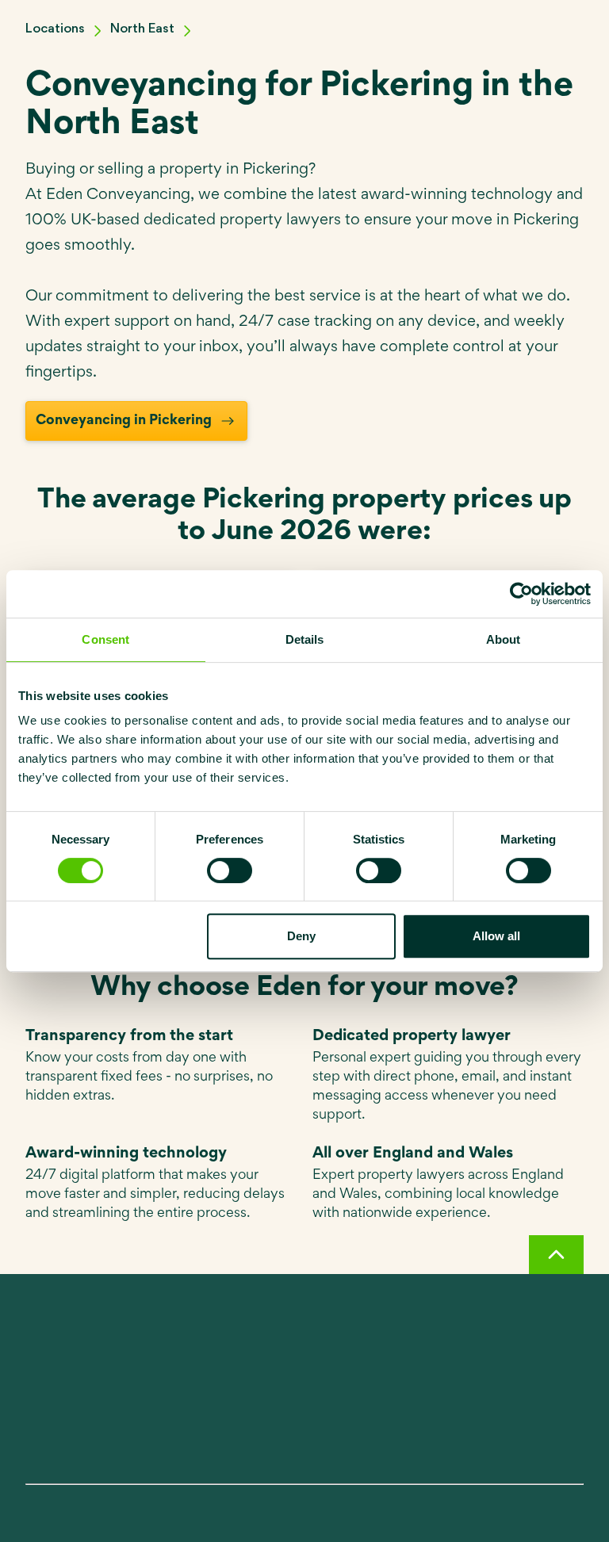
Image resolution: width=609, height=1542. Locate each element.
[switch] (229, 870)
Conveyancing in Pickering (124, 421)
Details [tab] (304, 639)
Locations (55, 29)
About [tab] (503, 639)
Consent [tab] (105, 639)
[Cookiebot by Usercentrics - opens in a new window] (521, 594)
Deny (301, 936)
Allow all (496, 936)
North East (142, 29)
